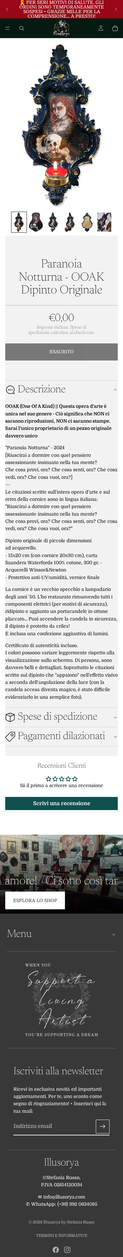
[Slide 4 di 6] (70, 222)
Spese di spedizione (57, 717)
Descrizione (42, 389)
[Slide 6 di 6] (104, 222)
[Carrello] (115, 28)
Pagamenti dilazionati (61, 736)
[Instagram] (67, 1250)
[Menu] (7, 28)
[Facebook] (56, 1250)
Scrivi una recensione (61, 803)
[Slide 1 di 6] (19, 222)
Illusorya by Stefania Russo (68, 1222)
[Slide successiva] (116, 9)
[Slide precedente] (7, 9)
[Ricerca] (21, 28)
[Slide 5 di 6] (87, 222)
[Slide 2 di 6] (36, 222)
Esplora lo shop (35, 900)
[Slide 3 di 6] (53, 222)
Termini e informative (61, 1235)
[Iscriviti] (103, 1126)
